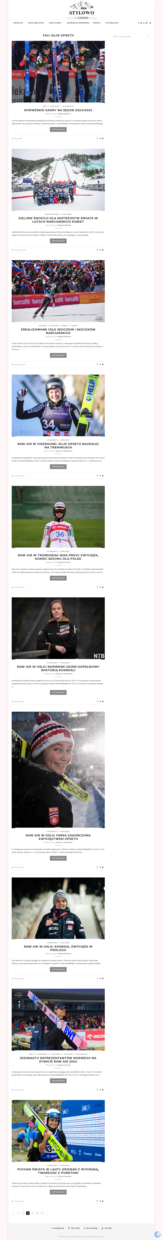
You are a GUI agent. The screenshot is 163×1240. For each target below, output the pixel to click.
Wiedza (96, 23)
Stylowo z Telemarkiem (64, 451)
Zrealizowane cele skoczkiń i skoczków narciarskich (58, 331)
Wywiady (65, 325)
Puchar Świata (52, 440)
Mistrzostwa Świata (52, 214)
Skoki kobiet (55, 23)
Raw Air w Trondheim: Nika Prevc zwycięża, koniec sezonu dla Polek (58, 557)
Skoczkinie (43, 325)
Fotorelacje (111, 23)
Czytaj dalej (58, 129)
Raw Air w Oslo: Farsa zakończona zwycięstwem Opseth (58, 837)
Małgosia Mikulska (64, 114)
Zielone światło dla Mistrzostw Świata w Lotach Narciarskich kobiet (58, 219)
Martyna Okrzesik (64, 562)
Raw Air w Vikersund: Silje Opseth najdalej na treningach (58, 445)
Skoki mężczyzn (36, 23)
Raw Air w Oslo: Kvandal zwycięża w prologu (58, 948)
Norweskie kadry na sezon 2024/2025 (58, 110)
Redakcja (18, 23)
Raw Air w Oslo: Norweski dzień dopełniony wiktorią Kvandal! (58, 668)
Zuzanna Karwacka (64, 1176)
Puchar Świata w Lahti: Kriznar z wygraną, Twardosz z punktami (58, 1171)
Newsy (45, 106)
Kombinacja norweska (78, 23)
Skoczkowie (54, 325)
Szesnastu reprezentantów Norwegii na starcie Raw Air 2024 (58, 1059)
